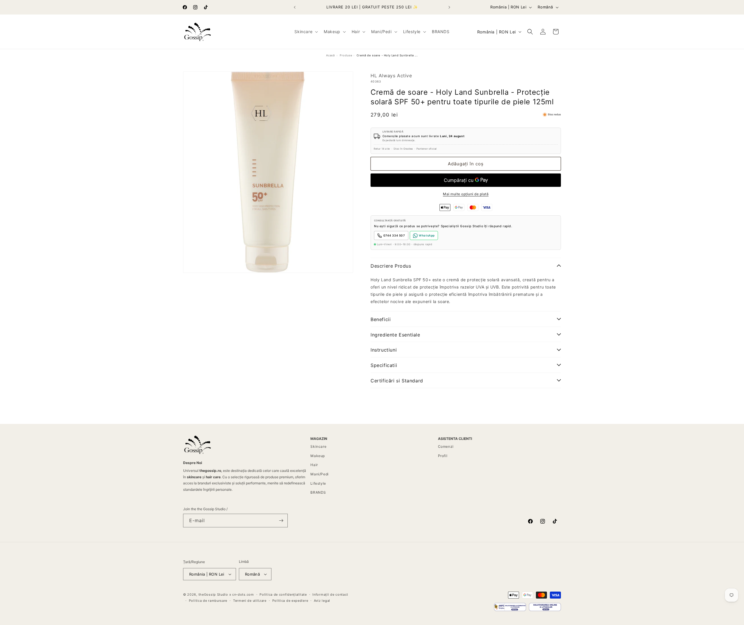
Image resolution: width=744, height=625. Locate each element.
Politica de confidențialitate (283, 594)
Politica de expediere (290, 601)
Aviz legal (322, 601)
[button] (305, 32)
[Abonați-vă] (281, 520)
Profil (443, 456)
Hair (314, 465)
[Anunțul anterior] (294, 7)
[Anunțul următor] (449, 7)
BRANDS (318, 492)
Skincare (318, 446)
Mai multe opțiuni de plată (466, 194)
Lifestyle (318, 483)
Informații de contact (330, 594)
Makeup (317, 456)
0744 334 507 (394, 235)
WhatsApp (427, 235)
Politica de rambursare (208, 601)
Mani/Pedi (319, 474)
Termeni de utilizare (250, 601)
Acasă (330, 55)
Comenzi (446, 446)
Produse (346, 55)
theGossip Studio (213, 594)
